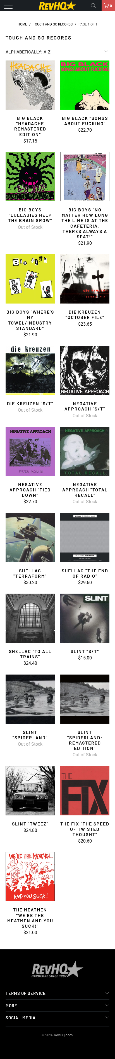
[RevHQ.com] (57, 5)
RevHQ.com (63, 1035)
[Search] (95, 5)
